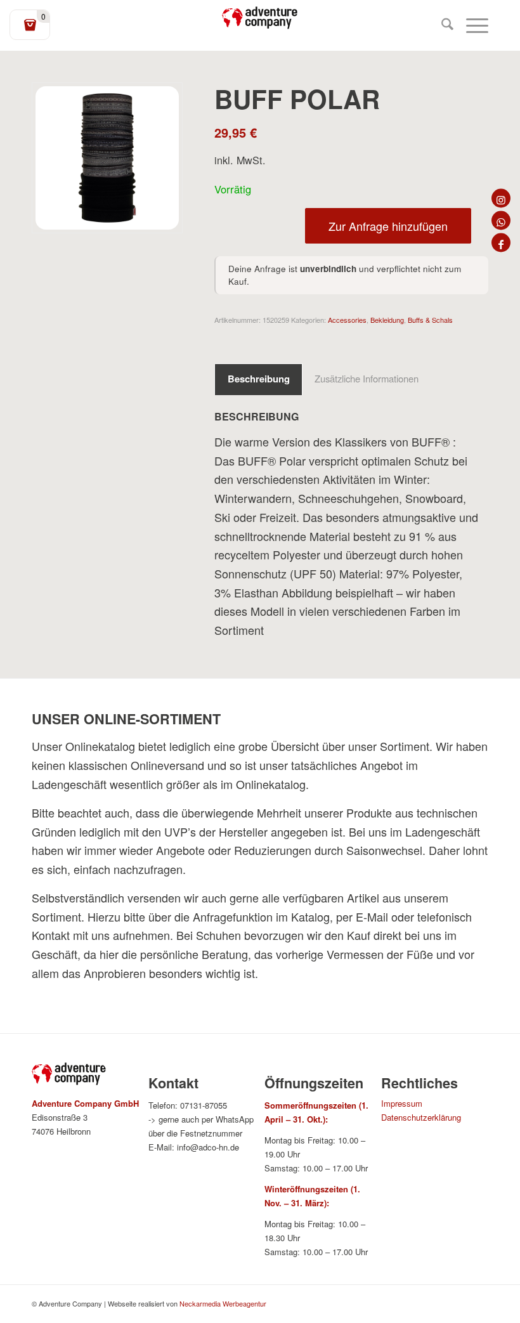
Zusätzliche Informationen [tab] (367, 378)
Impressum (401, 1103)
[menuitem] (441, 25)
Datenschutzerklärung (421, 1117)
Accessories (347, 320)
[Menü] (470, 25)
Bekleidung (387, 320)
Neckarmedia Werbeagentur (222, 1303)
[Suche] (441, 25)
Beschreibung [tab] (259, 379)
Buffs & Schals (430, 320)
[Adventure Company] (260, 17)
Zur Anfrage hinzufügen (388, 226)
